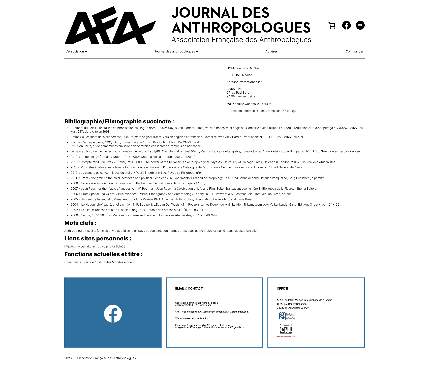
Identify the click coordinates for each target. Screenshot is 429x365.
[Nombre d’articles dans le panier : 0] (332, 25)
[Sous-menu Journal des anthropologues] (197, 51)
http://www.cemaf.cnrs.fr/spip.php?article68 (94, 246)
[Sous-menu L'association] (86, 51)
